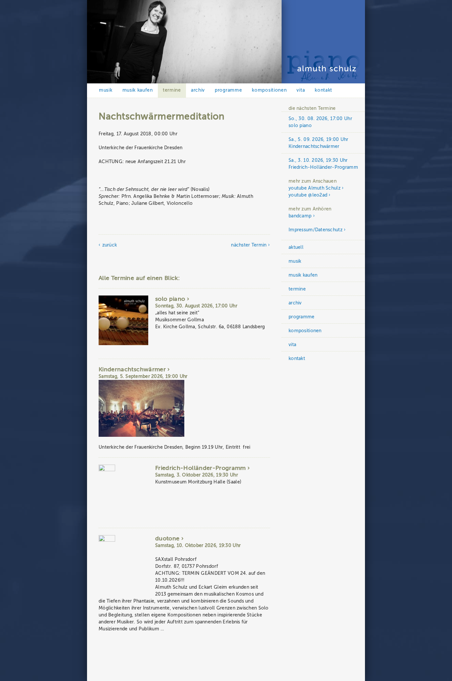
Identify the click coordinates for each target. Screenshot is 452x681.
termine (172, 90)
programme (228, 90)
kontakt (323, 90)
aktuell (296, 247)
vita (300, 90)
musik (106, 90)
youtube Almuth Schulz (314, 188)
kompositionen (269, 90)
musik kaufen (137, 90)
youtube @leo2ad (308, 195)
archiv (198, 90)
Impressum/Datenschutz (315, 229)
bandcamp (300, 215)
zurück (109, 245)
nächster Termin (248, 245)
